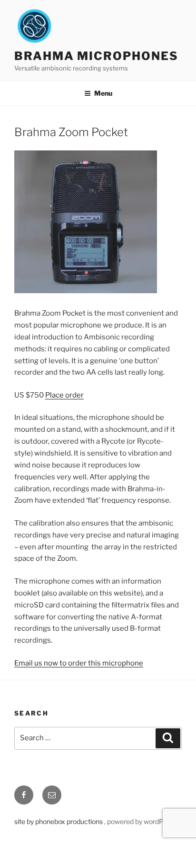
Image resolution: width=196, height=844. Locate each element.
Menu (103, 93)
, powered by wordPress (140, 821)
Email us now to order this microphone (78, 663)
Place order (64, 395)
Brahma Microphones (96, 56)
